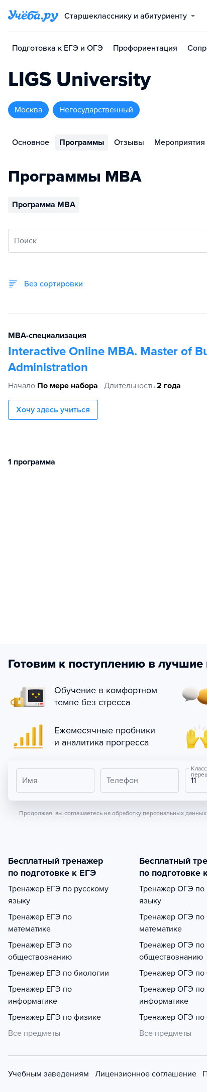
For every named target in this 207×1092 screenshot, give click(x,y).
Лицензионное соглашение (145, 1074)
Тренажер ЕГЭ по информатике (40, 995)
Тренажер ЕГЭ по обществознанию (40, 951)
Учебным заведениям (48, 1074)
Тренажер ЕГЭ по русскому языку (58, 895)
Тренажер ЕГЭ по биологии (58, 973)
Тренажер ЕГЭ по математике (40, 923)
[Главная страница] (33, 16)
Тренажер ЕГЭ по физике (54, 1017)
